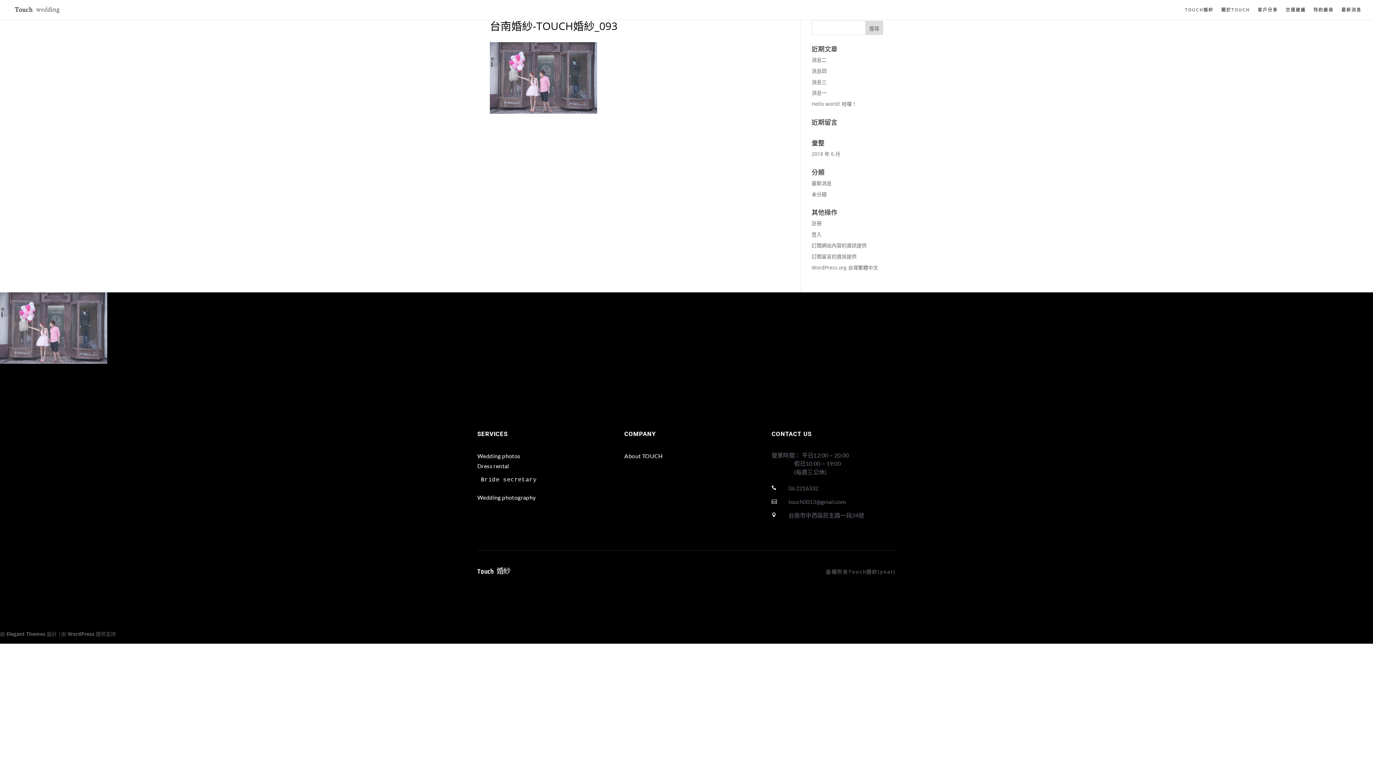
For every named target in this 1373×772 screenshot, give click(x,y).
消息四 (819, 71)
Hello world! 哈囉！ (834, 103)
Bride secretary (509, 480)
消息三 (819, 82)
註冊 (817, 223)
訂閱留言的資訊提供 (834, 256)
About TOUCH (643, 455)
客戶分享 (1268, 10)
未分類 (819, 194)
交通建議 (1296, 10)
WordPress (81, 633)
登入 (817, 234)
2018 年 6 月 (826, 153)
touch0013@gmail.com (817, 501)
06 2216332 (803, 488)
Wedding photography (506, 497)
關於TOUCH (1235, 10)
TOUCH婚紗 (1199, 10)
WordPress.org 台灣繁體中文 (845, 267)
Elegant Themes (25, 633)
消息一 (819, 92)
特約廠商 (1324, 10)
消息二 (819, 59)
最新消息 (1352, 10)
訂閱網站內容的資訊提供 (839, 245)
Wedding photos (499, 455)
